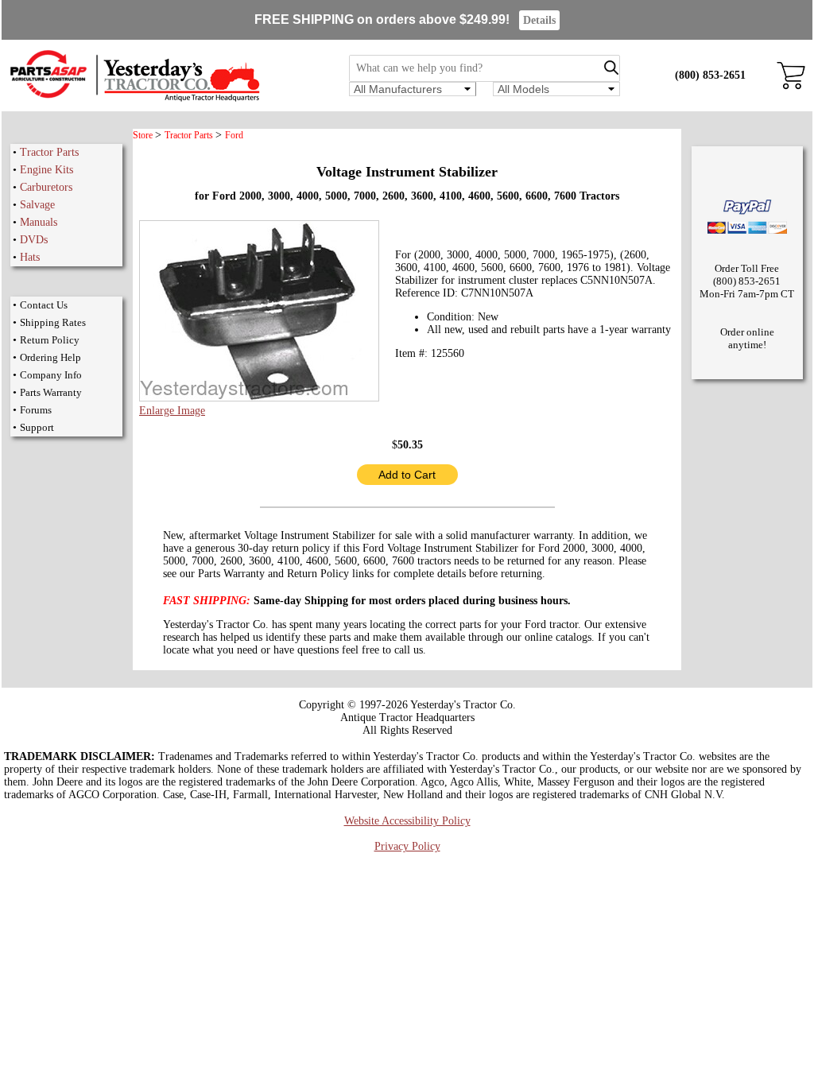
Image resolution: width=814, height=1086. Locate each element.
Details (539, 20)
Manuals (38, 222)
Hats (30, 257)
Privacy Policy (407, 846)
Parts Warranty (51, 392)
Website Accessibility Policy (407, 821)
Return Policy (49, 340)
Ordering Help (50, 357)
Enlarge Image (172, 411)
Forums (36, 410)
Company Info (51, 375)
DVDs (34, 240)
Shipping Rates (53, 322)
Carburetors (46, 187)
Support (37, 427)
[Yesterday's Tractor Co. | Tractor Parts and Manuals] (134, 99)
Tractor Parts (49, 152)
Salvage (37, 205)
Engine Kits (46, 170)
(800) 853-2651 (710, 75)
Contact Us (44, 305)
